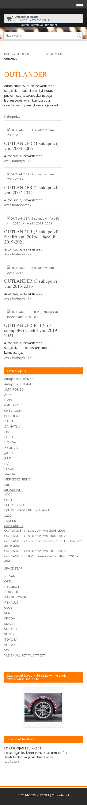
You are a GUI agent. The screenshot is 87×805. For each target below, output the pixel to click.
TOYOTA (10, 639)
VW (6, 650)
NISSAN (9, 576)
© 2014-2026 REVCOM (33, 795)
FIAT (7, 431)
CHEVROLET (13, 410)
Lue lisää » (11, 761)
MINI (7, 484)
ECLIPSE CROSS (15, 505)
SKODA (9, 618)
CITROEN (11, 416)
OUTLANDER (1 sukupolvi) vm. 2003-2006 (35, 530)
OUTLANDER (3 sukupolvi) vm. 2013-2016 (35, 551)
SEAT (8, 613)
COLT (8, 499)
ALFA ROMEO (14, 389)
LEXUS (9, 468)
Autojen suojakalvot (18, 379)
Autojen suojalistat (17, 384)
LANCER (10, 521)
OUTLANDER (13, 526)
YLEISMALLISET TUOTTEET (24, 655)
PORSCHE (11, 592)
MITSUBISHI (23, 53)
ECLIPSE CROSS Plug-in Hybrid (26, 510)
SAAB (8, 607)
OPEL (8, 581)
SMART (9, 623)
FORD (8, 437)
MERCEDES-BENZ (17, 479)
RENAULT (11, 602)
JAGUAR (10, 453)
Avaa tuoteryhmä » (18, 160)
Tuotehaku (55, 54)
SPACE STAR (13, 568)
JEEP (7, 458)
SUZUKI (10, 634)
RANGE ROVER (15, 597)
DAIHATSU (12, 426)
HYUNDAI (11, 447)
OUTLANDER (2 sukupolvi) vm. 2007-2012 (35, 536)
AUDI (8, 394)
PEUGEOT (11, 586)
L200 (8, 515)
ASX (7, 494)
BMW (8, 400)
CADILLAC (11, 405)
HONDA (10, 442)
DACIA (8, 421)
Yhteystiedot (60, 795)
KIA (6, 463)
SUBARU (10, 629)
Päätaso (8, 53)
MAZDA (9, 474)
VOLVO (9, 645)
